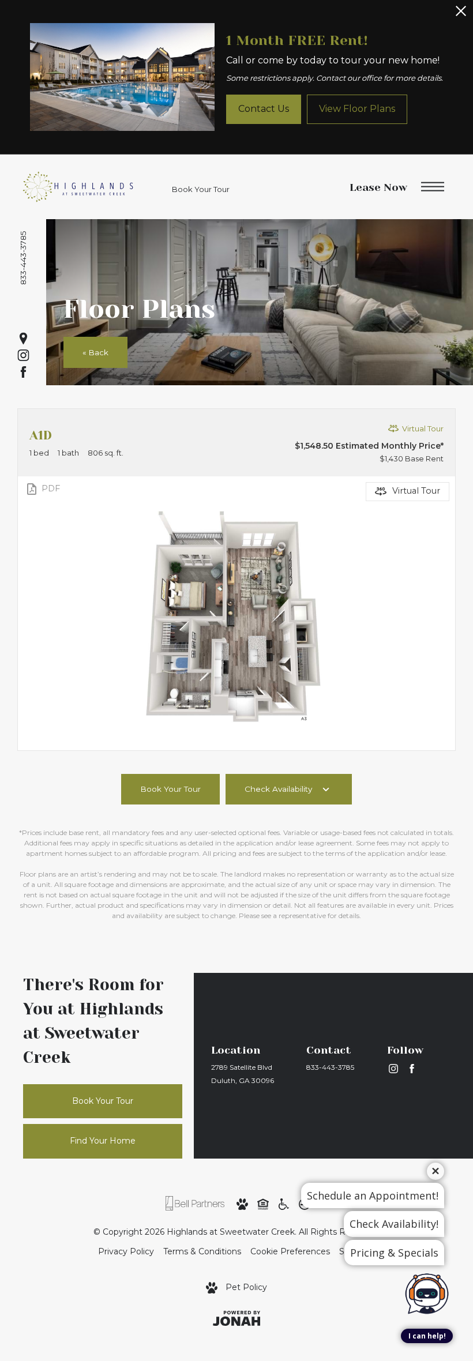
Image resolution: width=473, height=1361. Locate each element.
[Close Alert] (461, 14)
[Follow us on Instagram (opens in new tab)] (23, 355)
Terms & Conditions (202, 1251)
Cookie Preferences (290, 1251)
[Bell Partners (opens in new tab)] (195, 1203)
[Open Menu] (432, 187)
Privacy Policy (126, 1251)
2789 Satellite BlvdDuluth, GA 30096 (242, 1074)
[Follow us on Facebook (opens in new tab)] (23, 372)
